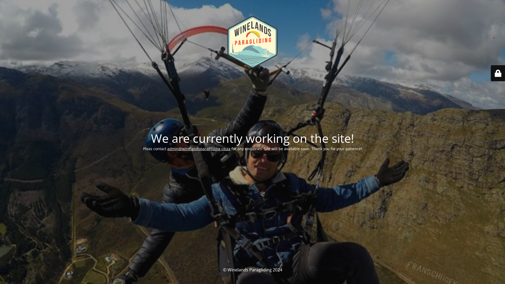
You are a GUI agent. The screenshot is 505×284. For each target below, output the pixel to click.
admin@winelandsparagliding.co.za (198, 148)
